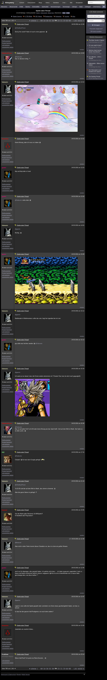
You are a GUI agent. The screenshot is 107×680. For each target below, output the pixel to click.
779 (64, 20)
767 (50, 20)
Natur (81, 7)
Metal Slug (51, 13)
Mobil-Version (26, 674)
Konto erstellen (97, 31)
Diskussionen (31, 2)
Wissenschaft (13, 7)
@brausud (18, 542)
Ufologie (74, 7)
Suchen (67, 16)
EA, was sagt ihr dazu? (95, 46)
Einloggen (97, 25)
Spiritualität (45, 7)
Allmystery (9, 3)
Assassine (5, 139)
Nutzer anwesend (96, 12)
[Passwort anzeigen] (103, 21)
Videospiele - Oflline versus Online (96, 65)
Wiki (71, 2)
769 (56, 20)
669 (41, 20)
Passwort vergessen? (96, 28)
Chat (64, 2)
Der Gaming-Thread (96, 77)
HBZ (3, 452)
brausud (4, 510)
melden (82, 49)
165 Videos (38, 16)
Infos (73, 16)
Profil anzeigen (6, 41)
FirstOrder (5, 654)
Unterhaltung (97, 7)
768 (53, 20)
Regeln (19, 674)
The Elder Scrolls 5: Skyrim (96, 41)
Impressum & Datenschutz (8, 674)
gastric (4, 167)
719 (44, 20)
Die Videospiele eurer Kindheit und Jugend (95, 71)
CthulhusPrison (7, 53)
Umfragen (88, 7)
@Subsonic (18, 57)
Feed (64, 13)
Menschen (4, 7)
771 (61, 20)
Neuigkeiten (79, 2)
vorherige (33, 20)
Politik (21, 7)
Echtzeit (22, 2)
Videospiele (43, 13)
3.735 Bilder (28, 16)
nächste (80, 20)
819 (67, 20)
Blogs (40, 2)
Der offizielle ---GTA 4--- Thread (95, 58)
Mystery (27, 7)
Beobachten (48, 16)
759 (47, 20)
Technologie (66, 7)
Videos (48, 2)
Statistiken (56, 2)
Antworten (58, 16)
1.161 (75, 20)
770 (58, 20)
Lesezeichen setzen (7, 47)
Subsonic (5, 24)
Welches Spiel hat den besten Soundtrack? (95, 52)
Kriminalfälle (35, 7)
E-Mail (67, 13)
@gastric (17, 229)
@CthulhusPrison (20, 28)
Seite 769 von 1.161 (8, 20)
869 (70, 20)
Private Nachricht (7, 43)
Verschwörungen (55, 7)
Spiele (38, 13)
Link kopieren (6, 45)
